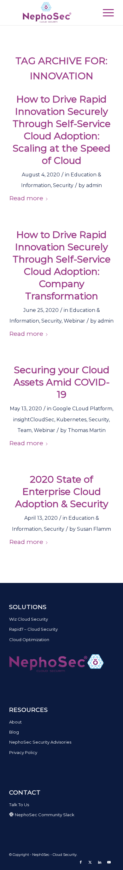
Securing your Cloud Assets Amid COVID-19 (62, 382)
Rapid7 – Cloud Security (33, 629)
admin (94, 185)
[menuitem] (105, 12)
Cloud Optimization (29, 639)
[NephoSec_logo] (51, 12)
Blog (14, 731)
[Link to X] (90, 862)
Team (24, 430)
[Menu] (105, 12)
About (15, 721)
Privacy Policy (23, 752)
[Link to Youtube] (109, 862)
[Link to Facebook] (80, 862)
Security (63, 185)
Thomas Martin (87, 430)
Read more (26, 198)
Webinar (74, 321)
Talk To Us (19, 804)
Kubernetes (71, 420)
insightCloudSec (33, 420)
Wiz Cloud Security (28, 619)
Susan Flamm (94, 529)
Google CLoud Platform (82, 409)
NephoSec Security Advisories (40, 742)
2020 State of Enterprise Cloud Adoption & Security (61, 492)
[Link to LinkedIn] (99, 862)
